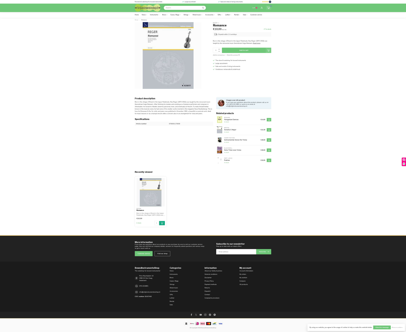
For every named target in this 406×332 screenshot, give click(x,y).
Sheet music (197, 15)
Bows (164, 15)
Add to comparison (219, 55)
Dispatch (208, 291)
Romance (144, 20)
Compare (242, 281)
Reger (215, 22)
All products (243, 284)
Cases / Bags (174, 15)
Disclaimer (208, 278)
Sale (244, 15)
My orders (242, 274)
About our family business (213, 271)
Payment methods (211, 284)
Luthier (227, 15)
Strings (186, 15)
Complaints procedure (212, 298)
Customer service (256, 15)
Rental (236, 15)
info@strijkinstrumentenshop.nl (149, 292)
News (144, 15)
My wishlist (243, 278)
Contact (207, 295)
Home (137, 15)
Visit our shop (162, 254)
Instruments (154, 15)
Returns (207, 288)
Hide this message (382, 327)
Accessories (209, 15)
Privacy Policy (209, 281)
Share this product (232, 55)
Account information (246, 271)
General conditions (211, 274)
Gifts (219, 15)
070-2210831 (143, 286)
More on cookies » (397, 327)
